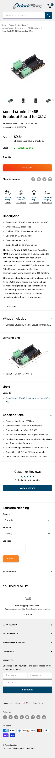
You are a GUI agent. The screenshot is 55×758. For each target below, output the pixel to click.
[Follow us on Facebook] (5, 717)
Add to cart (27, 168)
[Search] (48, 15)
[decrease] (17, 157)
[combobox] (24, 15)
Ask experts (34, 203)
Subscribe (27, 689)
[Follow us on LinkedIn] (38, 717)
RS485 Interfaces (34, 28)
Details (8, 203)
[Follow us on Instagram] (16, 717)
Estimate (11, 559)
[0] (49, 6)
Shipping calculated (23, 141)
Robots (11, 25)
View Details (21, 203)
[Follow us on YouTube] (27, 717)
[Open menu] (4, 6)
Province (7, 527)
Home (3, 25)
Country (6, 514)
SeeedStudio (10, 123)
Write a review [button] (27, 488)
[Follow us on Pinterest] (22, 717)
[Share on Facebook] (33, 179)
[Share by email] (50, 179)
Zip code (7, 541)
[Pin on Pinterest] (39, 179)
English (37, 703)
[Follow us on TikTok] (33, 717)
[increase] (35, 157)
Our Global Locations (11, 703)
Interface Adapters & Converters (12, 28)
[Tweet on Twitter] (44, 179)
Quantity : (7, 157)
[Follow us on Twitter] (11, 717)
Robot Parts (22, 25)
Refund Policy (9, 571)
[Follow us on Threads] (44, 717)
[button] (53, 100)
